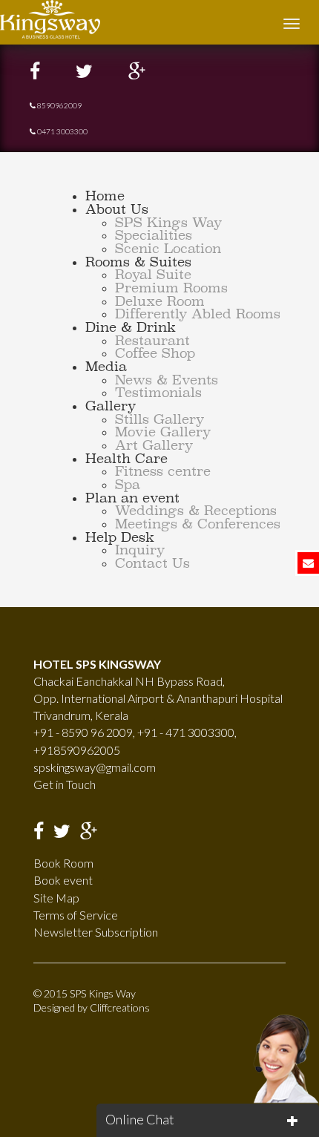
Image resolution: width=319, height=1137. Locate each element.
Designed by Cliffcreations (91, 1007)
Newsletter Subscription (95, 932)
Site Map (56, 898)
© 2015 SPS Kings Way (84, 993)
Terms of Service (75, 915)
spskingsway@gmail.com (94, 767)
